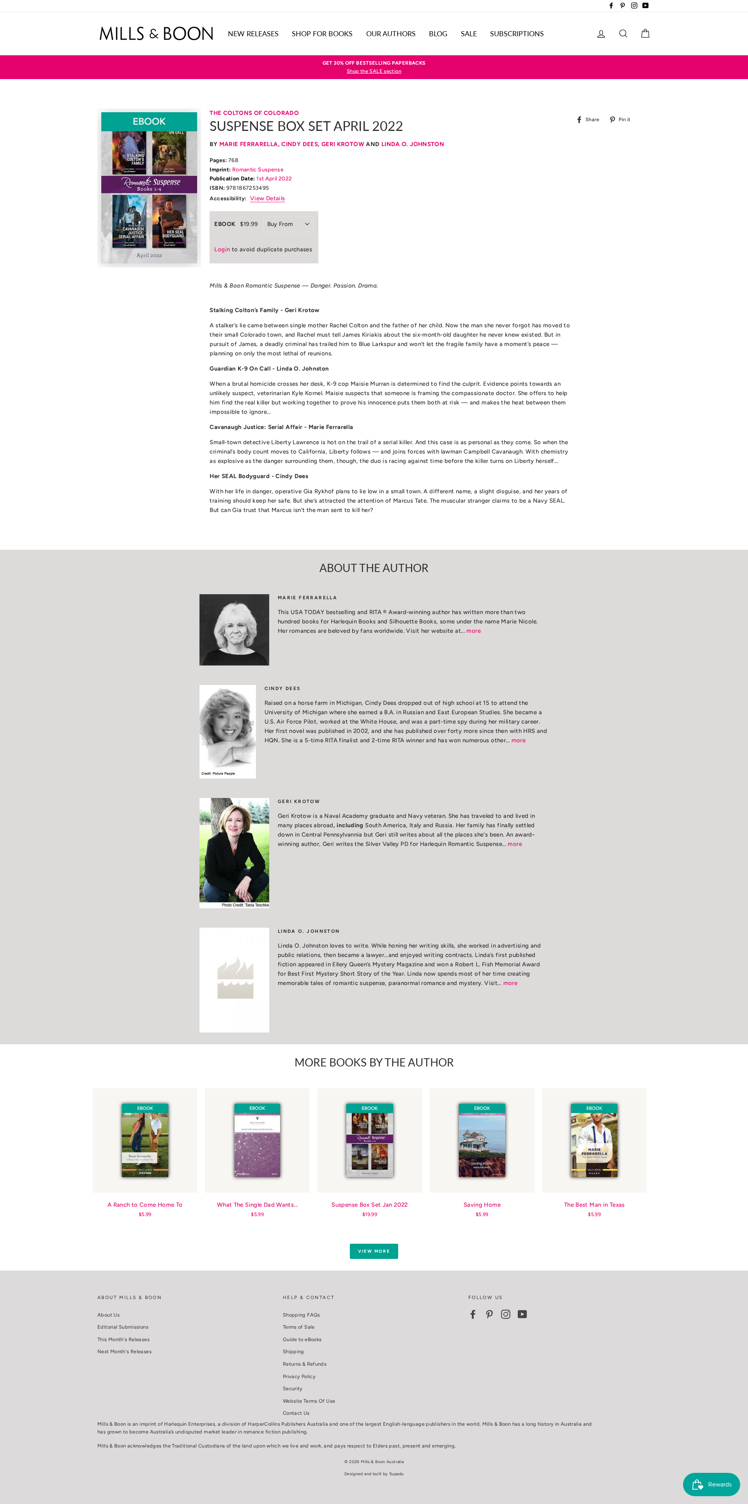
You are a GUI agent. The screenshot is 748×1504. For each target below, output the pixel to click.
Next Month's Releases (124, 1351)
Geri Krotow (342, 144)
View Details (267, 198)
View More (374, 1251)
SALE (469, 33)
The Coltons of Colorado (254, 113)
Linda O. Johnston (412, 144)
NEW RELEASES (253, 33)
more (473, 630)
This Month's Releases (123, 1339)
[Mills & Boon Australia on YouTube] (522, 1314)
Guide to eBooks (302, 1339)
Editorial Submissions (122, 1327)
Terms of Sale (299, 1327)
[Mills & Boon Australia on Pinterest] (489, 1314)
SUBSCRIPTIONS (517, 33)
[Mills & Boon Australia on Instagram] (505, 1314)
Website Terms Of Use (309, 1401)
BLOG (438, 33)
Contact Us (296, 1413)
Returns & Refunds (304, 1364)
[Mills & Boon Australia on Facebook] (473, 1314)
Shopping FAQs (301, 1315)
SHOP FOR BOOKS (322, 33)
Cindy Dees (299, 144)
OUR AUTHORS (391, 33)
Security (293, 1388)
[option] (374, 67)
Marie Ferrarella (248, 144)
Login (222, 249)
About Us (108, 1315)
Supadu (396, 1473)
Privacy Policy (299, 1376)
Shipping (293, 1351)
